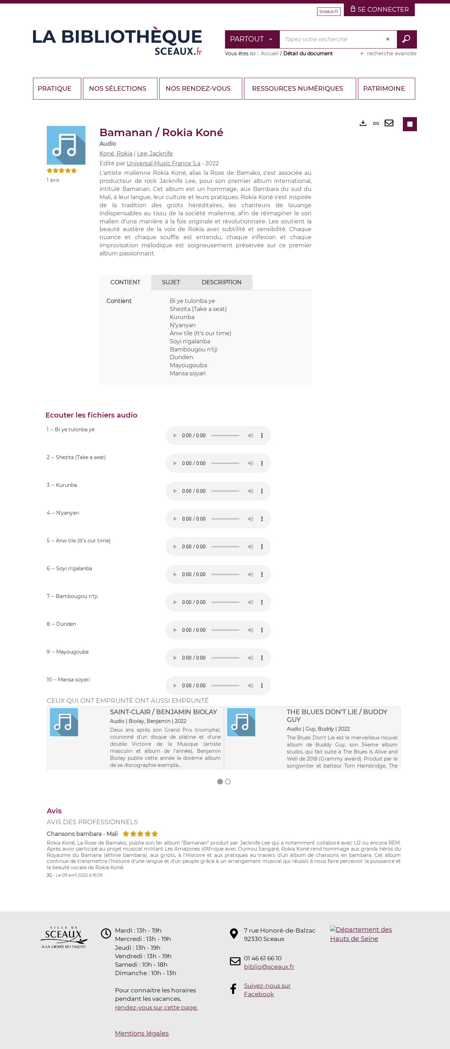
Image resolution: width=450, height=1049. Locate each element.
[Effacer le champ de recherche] (388, 39)
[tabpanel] (205, 337)
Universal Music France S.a (163, 163)
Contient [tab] (125, 282)
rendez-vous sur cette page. (156, 1007)
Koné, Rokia (116, 153)
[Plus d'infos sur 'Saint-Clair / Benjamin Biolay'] (78, 722)
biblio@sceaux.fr (269, 966)
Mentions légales (142, 1033)
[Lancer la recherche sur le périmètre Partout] (407, 39)
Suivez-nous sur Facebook (267, 990)
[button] (66, 145)
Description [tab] (222, 282)
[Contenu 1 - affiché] (220, 781)
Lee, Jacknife (155, 153)
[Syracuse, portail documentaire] (117, 41)
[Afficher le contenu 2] (228, 781)
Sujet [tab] (171, 282)
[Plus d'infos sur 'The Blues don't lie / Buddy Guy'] (255, 722)
